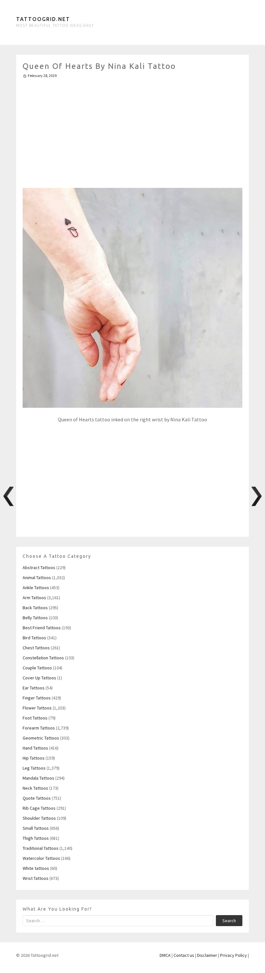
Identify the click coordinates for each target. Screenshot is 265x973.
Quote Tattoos (37, 798)
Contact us (184, 955)
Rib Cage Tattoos (39, 808)
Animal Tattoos (37, 577)
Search (229, 921)
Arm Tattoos (34, 597)
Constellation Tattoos (43, 658)
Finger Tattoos (37, 698)
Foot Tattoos (35, 718)
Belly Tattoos (35, 618)
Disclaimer (207, 955)
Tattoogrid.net (43, 19)
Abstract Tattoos (39, 567)
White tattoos (36, 868)
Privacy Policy (233, 955)
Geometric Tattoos (41, 738)
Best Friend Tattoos (42, 628)
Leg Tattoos (34, 768)
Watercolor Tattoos (41, 858)
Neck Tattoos (35, 788)
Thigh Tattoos (36, 838)
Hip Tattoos (34, 758)
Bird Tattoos (34, 638)
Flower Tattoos (37, 708)
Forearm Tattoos (39, 728)
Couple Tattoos (37, 668)
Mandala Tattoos (38, 778)
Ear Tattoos (34, 688)
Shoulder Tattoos (39, 818)
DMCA (165, 955)
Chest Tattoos (36, 648)
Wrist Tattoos (35, 878)
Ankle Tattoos (36, 587)
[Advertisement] (132, 130)
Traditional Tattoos (40, 848)
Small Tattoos (36, 828)
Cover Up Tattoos (39, 678)
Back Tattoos (35, 608)
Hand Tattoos (35, 748)
